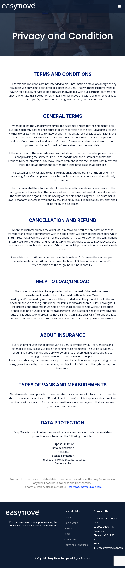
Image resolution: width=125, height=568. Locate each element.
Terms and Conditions (76, 545)
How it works (71, 523)
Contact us (70, 539)
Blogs (67, 534)
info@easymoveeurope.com (85, 487)
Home (67, 517)
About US (69, 528)
